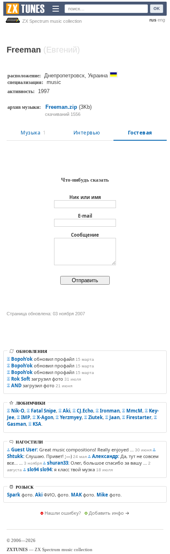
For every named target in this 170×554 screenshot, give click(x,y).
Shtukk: (15, 456)
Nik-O (17, 411)
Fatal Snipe (43, 411)
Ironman (110, 411)
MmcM (134, 411)
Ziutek (95, 417)
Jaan (114, 417)
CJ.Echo (85, 411)
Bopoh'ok (22, 359)
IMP (25, 417)
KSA (37, 424)
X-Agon (45, 417)
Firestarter (138, 417)
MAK (76, 495)
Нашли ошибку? (63, 513)
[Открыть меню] (56, 9)
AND (16, 385)
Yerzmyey (71, 417)
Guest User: (24, 449)
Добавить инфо (106, 513)
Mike (102, 495)
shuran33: (58, 463)
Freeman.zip (61, 107)
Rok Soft (20, 379)
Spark (13, 495)
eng (161, 19)
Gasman (16, 424)
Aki (66, 411)
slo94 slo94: (40, 469)
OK (156, 8)
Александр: (105, 456)
